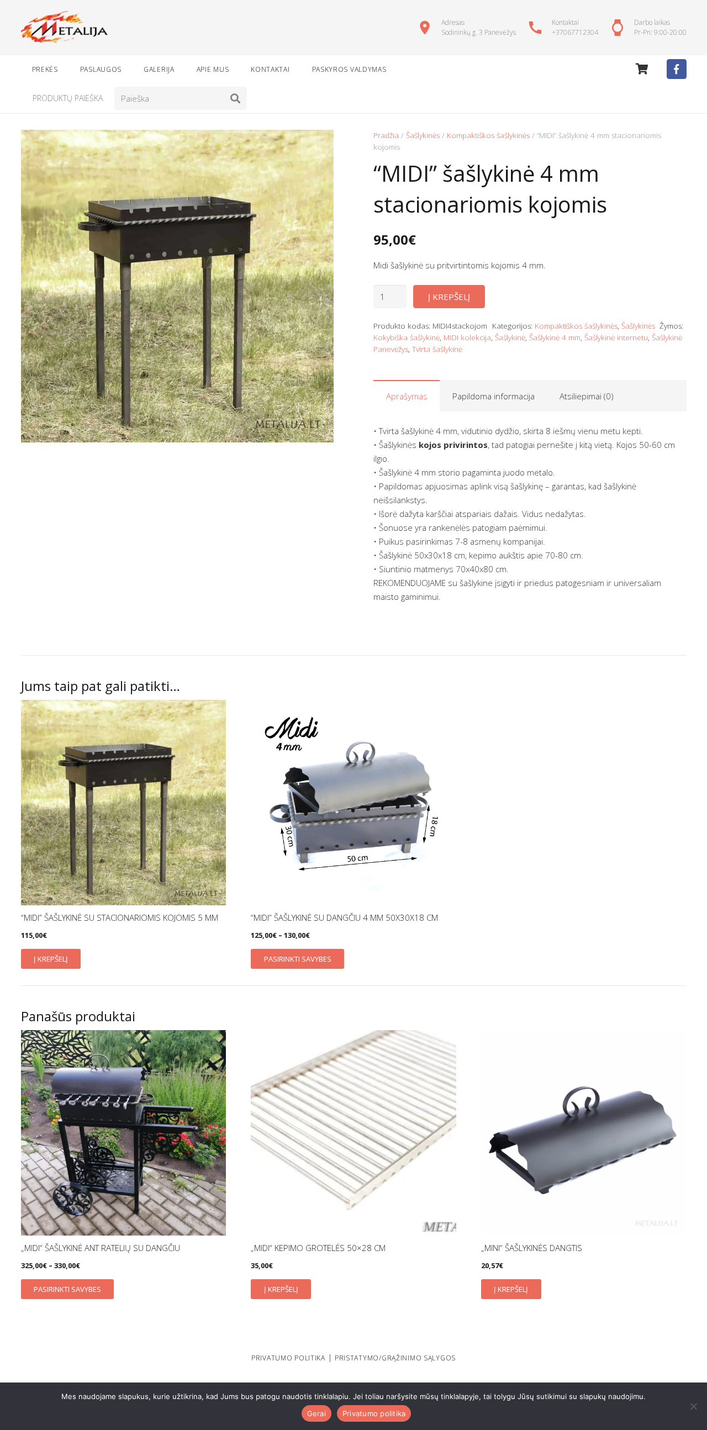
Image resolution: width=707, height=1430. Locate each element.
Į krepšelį (449, 296)
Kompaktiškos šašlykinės (488, 135)
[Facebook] (677, 69)
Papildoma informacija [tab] (493, 396)
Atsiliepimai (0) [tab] (587, 396)
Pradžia (386, 135)
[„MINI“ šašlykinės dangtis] (584, 1133)
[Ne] (693, 1406)
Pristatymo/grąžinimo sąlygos (395, 1358)
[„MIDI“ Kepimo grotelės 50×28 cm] (353, 1133)
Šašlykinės (423, 135)
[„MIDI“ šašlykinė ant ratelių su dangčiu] (123, 1133)
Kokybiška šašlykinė (406, 337)
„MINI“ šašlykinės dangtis (531, 1247)
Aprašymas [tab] (407, 396)
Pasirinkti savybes (297, 959)
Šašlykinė (510, 337)
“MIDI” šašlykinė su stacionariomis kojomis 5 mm (119, 917)
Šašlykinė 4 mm (555, 337)
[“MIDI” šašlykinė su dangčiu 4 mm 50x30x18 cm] (353, 802)
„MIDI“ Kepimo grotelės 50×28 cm (318, 1247)
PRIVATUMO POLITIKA (288, 1358)
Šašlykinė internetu (616, 337)
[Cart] (642, 69)
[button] (317, 146)
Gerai (316, 1413)
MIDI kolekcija (467, 337)
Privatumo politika (374, 1413)
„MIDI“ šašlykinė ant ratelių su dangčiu (100, 1247)
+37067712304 (575, 32)
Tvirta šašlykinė (437, 349)
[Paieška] (235, 98)
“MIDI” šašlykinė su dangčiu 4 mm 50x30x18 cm (344, 917)
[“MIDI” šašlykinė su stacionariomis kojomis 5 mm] (123, 802)
